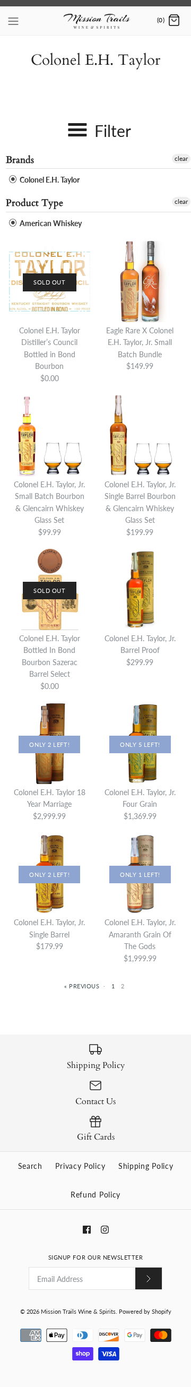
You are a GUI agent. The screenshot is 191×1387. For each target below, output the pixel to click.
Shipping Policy (145, 1165)
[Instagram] (105, 1230)
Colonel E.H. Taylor (49, 179)
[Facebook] (87, 1230)
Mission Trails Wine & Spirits (78, 1311)
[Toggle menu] (13, 20)
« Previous (82, 986)
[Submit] (148, 1278)
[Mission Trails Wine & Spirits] (96, 21)
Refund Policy (95, 1194)
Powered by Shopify (145, 1311)
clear (181, 158)
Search (30, 1165)
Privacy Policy (80, 1165)
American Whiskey (50, 223)
